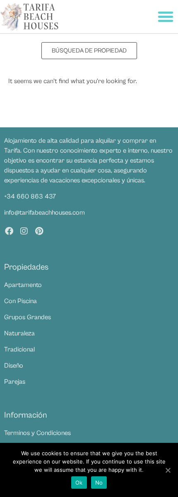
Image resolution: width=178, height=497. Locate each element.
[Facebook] (9, 231)
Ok (79, 482)
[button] (165, 16)
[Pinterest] (38, 231)
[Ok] (168, 470)
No (99, 482)
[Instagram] (24, 231)
